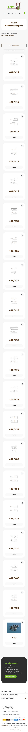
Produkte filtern (15, 45)
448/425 (14, 250)
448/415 (14, 102)
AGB (9, 711)
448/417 (14, 131)
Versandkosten (4, 725)
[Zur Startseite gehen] (14, 6)
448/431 (14, 399)
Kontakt (4, 711)
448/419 (14, 191)
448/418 (14, 161)
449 (14, 637)
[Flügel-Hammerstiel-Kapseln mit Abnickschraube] (14, 62)
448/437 (14, 578)
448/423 (14, 221)
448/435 (14, 518)
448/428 (14, 340)
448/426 (14, 280)
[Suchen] (8, 13)
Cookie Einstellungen (14, 714)
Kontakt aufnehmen (10, 676)
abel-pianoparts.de (19, 730)
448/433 (14, 459)
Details (14, 78)
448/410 (14, 72)
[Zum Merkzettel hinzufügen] (22, 56)
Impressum (5, 714)
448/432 (14, 429)
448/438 (14, 607)
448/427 (14, 310)
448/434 (14, 488)
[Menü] (4, 13)
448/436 (14, 548)
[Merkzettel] (20, 13)
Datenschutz (15, 711)
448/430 (14, 369)
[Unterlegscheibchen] (14, 627)
